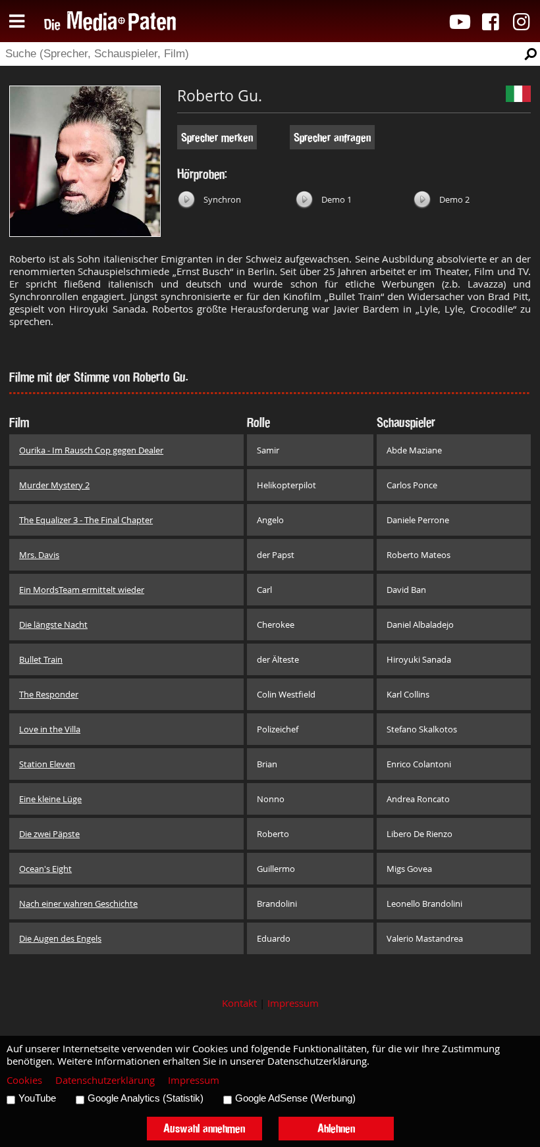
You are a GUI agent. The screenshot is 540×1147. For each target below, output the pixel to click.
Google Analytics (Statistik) (145, 1098)
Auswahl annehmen (204, 1128)
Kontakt (239, 1003)
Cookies (24, 1080)
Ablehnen (336, 1128)
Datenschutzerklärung (105, 1080)
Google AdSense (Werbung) (295, 1098)
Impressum (293, 1003)
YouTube (37, 1098)
